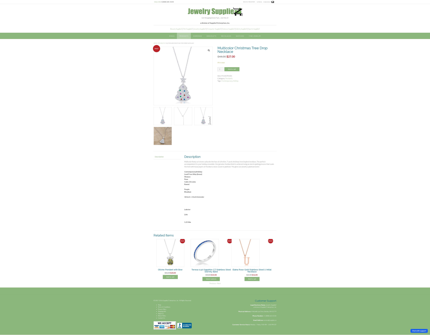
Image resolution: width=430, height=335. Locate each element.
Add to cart (232, 69)
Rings (171, 36)
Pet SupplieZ (187, 29)
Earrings (197, 36)
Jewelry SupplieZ (200, 29)
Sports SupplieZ (254, 29)
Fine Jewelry (255, 36)
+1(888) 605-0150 (167, 2)
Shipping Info (162, 311)
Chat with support (419, 331)
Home (155, 43)
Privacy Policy (162, 309)
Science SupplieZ (228, 29)
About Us (161, 314)
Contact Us (161, 318)
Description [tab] (159, 157)
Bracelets (211, 36)
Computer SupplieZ (214, 29)
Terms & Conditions (164, 307)
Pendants (183, 36)
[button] (209, 50)
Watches (240, 36)
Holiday (235, 81)
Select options (215, 279)
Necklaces (226, 36)
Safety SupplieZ (241, 29)
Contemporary (226, 81)
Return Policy (162, 316)
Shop (159, 305)
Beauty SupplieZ (176, 29)
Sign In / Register (249, 2)
